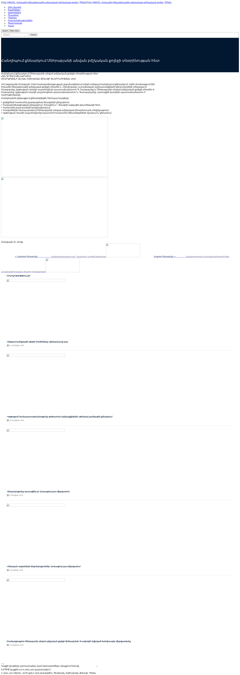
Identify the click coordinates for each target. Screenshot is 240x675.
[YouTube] (3, 663)
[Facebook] (2, 663)
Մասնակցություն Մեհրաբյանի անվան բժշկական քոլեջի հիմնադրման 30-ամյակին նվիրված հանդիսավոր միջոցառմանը (69, 641)
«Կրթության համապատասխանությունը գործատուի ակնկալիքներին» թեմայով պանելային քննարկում (59, 417)
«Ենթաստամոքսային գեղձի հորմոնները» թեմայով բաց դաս (37, 342)
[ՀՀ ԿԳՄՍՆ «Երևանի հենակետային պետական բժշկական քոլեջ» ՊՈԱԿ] (43, 2)
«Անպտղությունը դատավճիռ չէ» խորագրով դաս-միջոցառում (38, 492)
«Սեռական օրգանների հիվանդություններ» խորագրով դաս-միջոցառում (43, 566)
